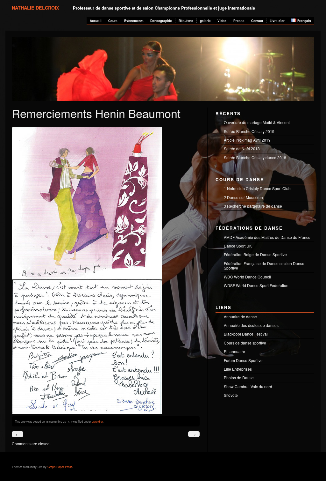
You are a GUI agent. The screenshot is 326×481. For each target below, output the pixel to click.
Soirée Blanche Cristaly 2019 (249, 131)
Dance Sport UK (238, 245)
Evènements (134, 20)
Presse (238, 20)
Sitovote (231, 395)
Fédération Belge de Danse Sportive (255, 254)
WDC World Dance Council (247, 276)
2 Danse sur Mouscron (243, 197)
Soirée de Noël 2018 (242, 148)
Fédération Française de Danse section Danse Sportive (264, 265)
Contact (257, 20)
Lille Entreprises (238, 369)
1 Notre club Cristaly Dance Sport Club (257, 188)
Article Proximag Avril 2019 (247, 140)
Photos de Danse (239, 377)
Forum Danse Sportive (243, 360)
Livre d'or (97, 421)
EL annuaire (234, 351)
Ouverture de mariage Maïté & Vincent (257, 122)
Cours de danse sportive (245, 342)
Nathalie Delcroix (35, 7)
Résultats (186, 20)
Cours (112, 20)
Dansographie (161, 20)
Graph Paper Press (60, 466)
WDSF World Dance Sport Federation (256, 285)
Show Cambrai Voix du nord (248, 386)
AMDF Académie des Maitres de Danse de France (267, 237)
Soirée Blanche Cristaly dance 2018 (255, 157)
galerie (205, 20)
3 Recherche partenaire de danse (253, 206)
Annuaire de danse (240, 316)
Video (221, 20)
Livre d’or (277, 20)
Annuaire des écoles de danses (251, 325)
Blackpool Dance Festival (246, 334)
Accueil (96, 20)
